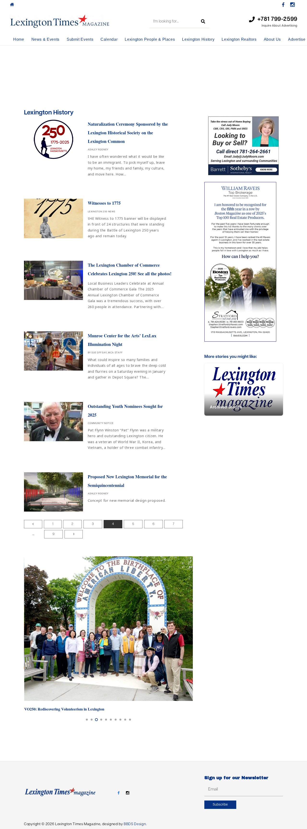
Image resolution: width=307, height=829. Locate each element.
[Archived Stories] (243, 389)
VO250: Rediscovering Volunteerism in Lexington (64, 709)
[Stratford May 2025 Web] (243, 262)
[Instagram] (292, 5)
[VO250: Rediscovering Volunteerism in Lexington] (108, 628)
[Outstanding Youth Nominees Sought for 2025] (108, 427)
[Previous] (33, 524)
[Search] (203, 21)
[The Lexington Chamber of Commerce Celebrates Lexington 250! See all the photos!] (108, 286)
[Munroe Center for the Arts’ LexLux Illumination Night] (108, 357)
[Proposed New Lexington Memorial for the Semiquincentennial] (108, 493)
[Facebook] (283, 5)
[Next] (74, 534)
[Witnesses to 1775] (108, 220)
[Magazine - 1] (60, 21)
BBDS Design (135, 824)
